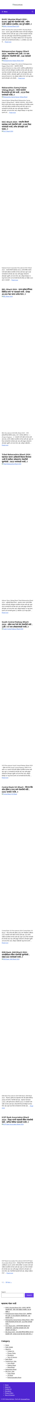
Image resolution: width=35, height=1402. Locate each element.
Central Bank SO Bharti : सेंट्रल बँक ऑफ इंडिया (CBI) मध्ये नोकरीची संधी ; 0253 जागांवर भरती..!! (17, 789)
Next (9, 1282)
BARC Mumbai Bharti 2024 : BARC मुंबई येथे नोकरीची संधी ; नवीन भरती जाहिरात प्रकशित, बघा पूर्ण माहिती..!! (17, 21)
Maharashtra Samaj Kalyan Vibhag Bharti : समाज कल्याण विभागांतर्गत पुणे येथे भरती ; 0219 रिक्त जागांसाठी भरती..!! (15, 91)
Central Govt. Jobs (10, 1361)
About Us (8, 1349)
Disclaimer (10, 1355)
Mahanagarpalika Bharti (14, 1377)
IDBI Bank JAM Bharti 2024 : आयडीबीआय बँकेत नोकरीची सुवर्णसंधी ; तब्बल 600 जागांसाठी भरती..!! (15, 954)
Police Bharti (11, 1373)
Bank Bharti (8, 1359)
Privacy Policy (11, 1353)
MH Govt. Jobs (9, 1371)
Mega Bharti (11, 1367)
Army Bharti (10, 1363)
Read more (8, 42)
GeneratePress (25, 1399)
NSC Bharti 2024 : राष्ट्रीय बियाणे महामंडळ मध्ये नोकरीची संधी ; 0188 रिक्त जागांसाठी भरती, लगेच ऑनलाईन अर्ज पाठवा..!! (16, 125)
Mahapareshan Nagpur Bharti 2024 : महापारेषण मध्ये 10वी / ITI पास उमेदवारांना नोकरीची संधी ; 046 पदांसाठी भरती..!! (16, 55)
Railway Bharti (11, 1365)
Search (3, 1292)
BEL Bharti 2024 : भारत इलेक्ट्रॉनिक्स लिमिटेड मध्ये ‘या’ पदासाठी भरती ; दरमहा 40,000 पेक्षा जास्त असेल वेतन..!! (17, 291)
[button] (32, 11)
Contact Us (10, 1351)
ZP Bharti (10, 1375)
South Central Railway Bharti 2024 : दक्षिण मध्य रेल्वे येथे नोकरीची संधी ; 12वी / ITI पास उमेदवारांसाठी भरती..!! (17, 624)
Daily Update (9, 1347)
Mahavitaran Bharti (10, 1369)
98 (6, 1282)
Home (7, 1345)
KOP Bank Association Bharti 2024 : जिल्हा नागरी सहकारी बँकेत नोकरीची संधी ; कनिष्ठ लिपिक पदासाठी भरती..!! (17, 1119)
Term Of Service (12, 1357)
